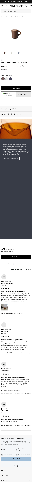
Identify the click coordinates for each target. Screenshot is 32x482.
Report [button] (18, 313)
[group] (16, 249)
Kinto (3, 60)
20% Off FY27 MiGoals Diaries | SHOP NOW (16, 1)
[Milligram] (16, 6)
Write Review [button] (16, 257)
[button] (24, 66)
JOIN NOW (16, 459)
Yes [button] (15, 313)
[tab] (16, 270)
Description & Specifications (9, 109)
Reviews (11, 114)
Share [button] (22, 313)
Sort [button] (8, 264)
